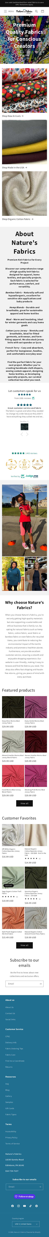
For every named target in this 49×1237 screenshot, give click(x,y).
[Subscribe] (40, 984)
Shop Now (24, 55)
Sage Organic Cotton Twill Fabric (11, 892)
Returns (8, 1067)
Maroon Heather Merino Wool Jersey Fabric (35, 756)
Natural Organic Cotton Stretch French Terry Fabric (35, 933)
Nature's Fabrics (20, 1232)
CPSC (7, 1036)
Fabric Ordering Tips (14, 1048)
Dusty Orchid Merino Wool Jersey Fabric (34, 722)
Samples (9, 1102)
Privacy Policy (11, 1137)
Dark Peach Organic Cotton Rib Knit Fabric (12, 933)
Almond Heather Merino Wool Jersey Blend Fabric (13, 756)
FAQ (7, 1084)
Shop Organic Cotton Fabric (16, 219)
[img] (24, 394)
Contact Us (10, 1013)
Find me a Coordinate (14, 1061)
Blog (7, 1090)
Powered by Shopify (33, 1232)
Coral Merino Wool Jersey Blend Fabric (11, 791)
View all (24, 803)
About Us (9, 1007)
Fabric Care (10, 1055)
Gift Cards (9, 1108)
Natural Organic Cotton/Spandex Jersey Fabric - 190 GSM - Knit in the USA (35, 852)
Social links (10, 1019)
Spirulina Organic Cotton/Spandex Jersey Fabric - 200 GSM (33, 893)
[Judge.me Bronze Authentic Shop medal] (24, 464)
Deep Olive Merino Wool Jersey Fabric (11, 722)
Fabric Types (10, 1114)
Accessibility (10, 1131)
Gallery (8, 1096)
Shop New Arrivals (11, 115)
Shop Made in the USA (13, 167)
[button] (5, 11)
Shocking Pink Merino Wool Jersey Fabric (35, 791)
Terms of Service (12, 1143)
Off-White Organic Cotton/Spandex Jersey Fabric (11, 851)
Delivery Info (11, 1042)
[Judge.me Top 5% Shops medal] (37, 464)
